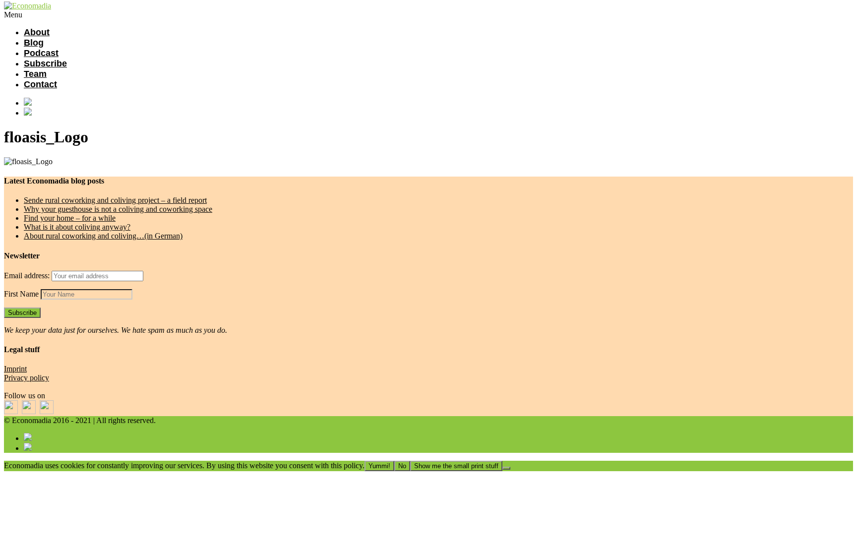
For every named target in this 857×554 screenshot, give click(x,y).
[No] (506, 468)
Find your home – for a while (70, 218)
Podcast (41, 53)
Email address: (28, 275)
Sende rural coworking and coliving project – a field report (115, 200)
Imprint (15, 369)
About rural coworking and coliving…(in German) (103, 236)
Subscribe (45, 63)
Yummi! (379, 466)
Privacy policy (26, 377)
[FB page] (438, 103)
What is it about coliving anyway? (77, 227)
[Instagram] (438, 113)
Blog (34, 43)
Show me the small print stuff (456, 466)
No (402, 466)
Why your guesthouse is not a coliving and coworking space (118, 209)
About (37, 32)
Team (35, 74)
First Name (21, 294)
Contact (40, 84)
